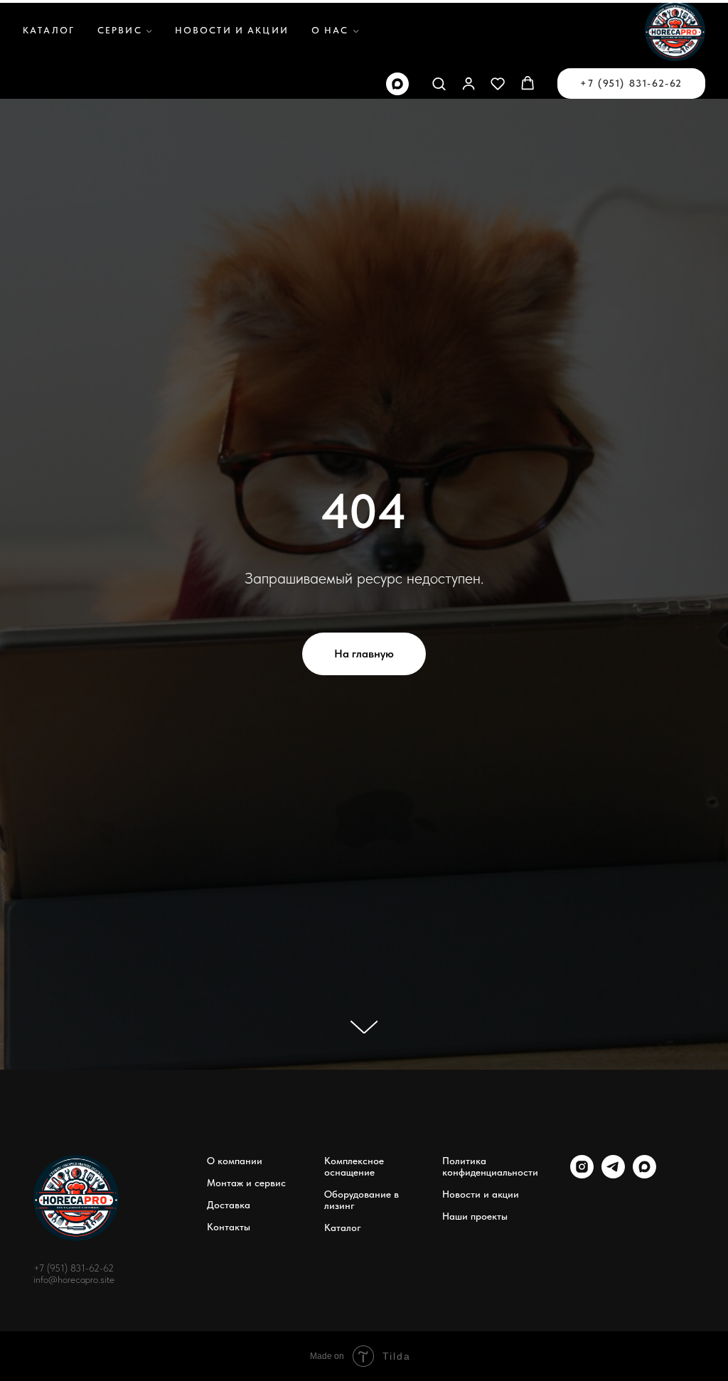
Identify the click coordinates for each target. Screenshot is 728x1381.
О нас (330, 30)
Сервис (119, 30)
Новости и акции (232, 30)
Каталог (49, 30)
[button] (439, 83)
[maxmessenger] (397, 83)
